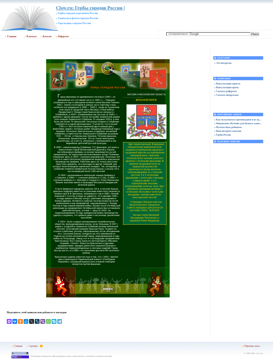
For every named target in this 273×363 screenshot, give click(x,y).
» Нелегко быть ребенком (228, 127)
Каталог (47, 36)
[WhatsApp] (48, 321)
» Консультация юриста (227, 83)
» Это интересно (223, 63)
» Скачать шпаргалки (226, 95)
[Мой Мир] (26, 321)
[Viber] (42, 321)
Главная (11, 36)
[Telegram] (59, 321)
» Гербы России (222, 134)
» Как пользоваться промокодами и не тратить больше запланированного (238, 119)
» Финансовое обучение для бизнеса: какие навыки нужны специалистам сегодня (238, 123)
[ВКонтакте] (14, 321)
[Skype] (54, 321)
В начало (32, 36)
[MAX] (9, 321)
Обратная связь (252, 345)
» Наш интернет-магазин (227, 131)
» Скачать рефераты (225, 91)
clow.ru (259, 353)
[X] (31, 321)
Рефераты (63, 36)
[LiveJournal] (37, 321)
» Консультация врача (226, 87)
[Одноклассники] (20, 321)
